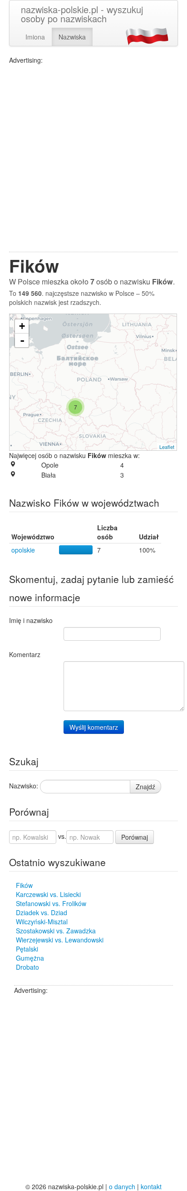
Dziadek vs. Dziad (41, 912)
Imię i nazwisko (31, 620)
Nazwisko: (23, 785)
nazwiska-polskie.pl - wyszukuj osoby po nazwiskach (82, 14)
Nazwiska (72, 36)
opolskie (23, 549)
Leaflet (166, 446)
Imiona (35, 36)
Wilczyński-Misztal (42, 921)
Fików (24, 885)
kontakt (151, 1186)
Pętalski (27, 948)
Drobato (27, 967)
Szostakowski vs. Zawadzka (56, 930)
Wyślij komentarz (93, 727)
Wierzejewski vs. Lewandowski (59, 939)
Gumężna (30, 957)
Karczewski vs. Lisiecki (48, 894)
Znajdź (145, 786)
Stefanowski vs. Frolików (51, 903)
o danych (122, 1186)
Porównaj (134, 837)
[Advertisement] (93, 158)
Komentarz (24, 654)
